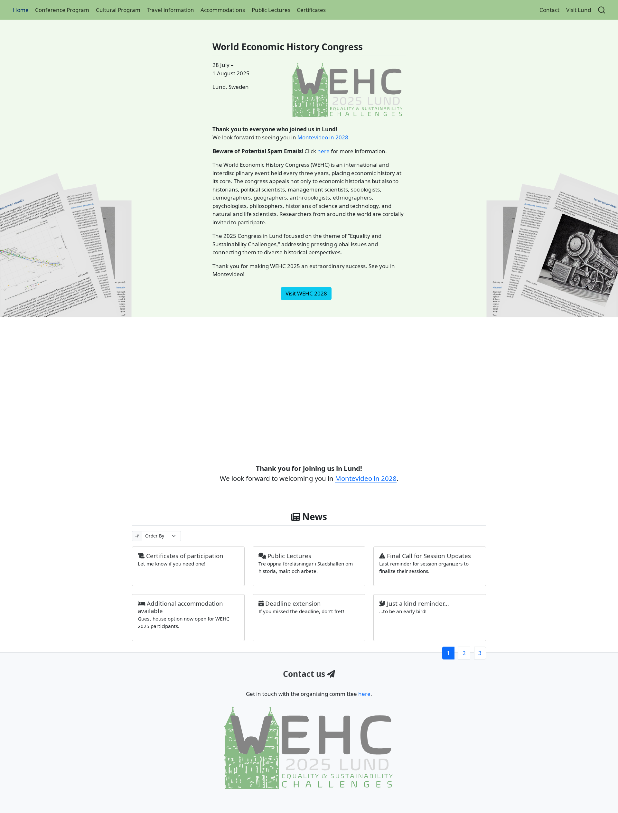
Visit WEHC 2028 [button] (306, 293)
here (323, 151)
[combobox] (601, 9)
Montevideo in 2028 (322, 137)
